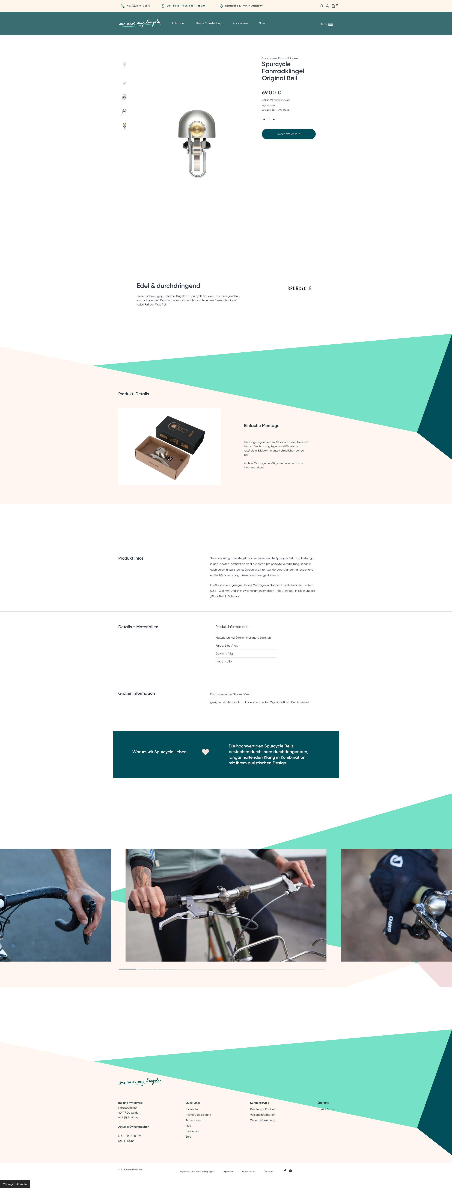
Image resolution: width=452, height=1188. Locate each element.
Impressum (228, 1171)
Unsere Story (325, 1109)
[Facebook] (285, 1170)
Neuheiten (192, 1131)
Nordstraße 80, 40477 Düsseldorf (244, 5)
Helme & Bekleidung (209, 23)
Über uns (268, 1171)
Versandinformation (262, 1114)
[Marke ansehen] (299, 292)
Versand (271, 105)
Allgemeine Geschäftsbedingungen (197, 1171)
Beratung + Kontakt (262, 1109)
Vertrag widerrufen (15, 1184)
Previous (141, 145)
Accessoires (240, 23)
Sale (262, 23)
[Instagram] (290, 1170)
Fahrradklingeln (288, 58)
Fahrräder (178, 23)
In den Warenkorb (288, 134)
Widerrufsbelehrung (262, 1120)
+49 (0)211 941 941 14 (138, 5)
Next (254, 145)
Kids (188, 1125)
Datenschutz (248, 1171)
